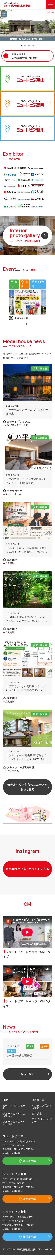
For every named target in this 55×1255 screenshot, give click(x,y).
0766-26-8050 (16, 1183)
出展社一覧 (38, 1100)
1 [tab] (21, 45)
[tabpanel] (27, 25)
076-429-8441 (16, 1145)
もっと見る (27, 1074)
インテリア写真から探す (42, 1106)
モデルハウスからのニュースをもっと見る (27, 787)
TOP (5, 1100)
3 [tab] (29, 45)
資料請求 (37, 1113)
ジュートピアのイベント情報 (14, 1122)
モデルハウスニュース (14, 1106)
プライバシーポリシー (42, 1120)
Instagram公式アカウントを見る (27, 868)
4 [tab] (33, 45)
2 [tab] (25, 45)
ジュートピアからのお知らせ (14, 1114)
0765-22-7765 (16, 1221)
